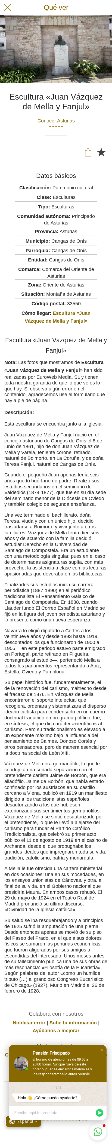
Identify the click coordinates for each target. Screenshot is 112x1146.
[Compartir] (88, 151)
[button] (101, 1050)
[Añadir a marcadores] (101, 151)
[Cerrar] (7, 7)
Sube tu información (73, 1022)
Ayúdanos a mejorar (56, 1030)
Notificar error (29, 1022)
